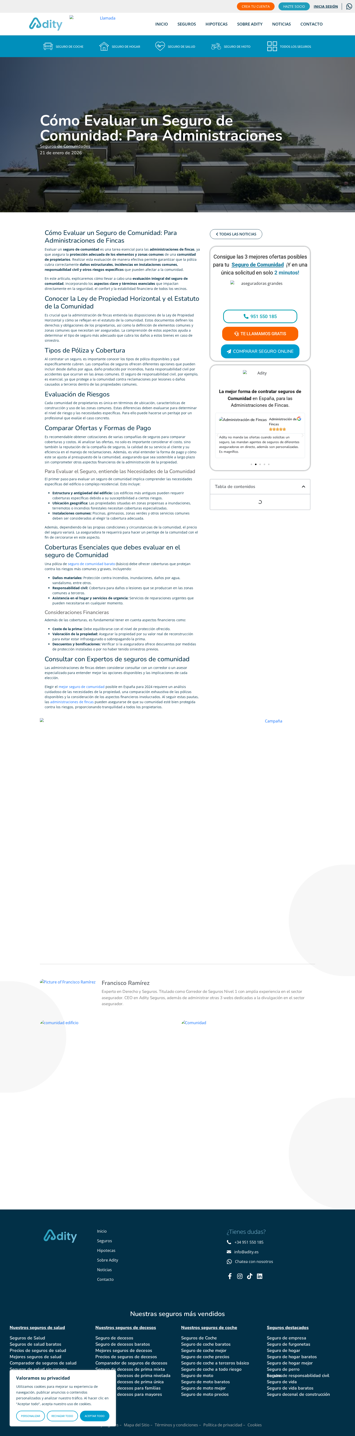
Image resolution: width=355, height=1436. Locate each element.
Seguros (187, 24)
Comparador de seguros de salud (43, 1363)
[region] (63, 1398)
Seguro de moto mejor (203, 1388)
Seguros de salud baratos (35, 1344)
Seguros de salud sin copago (38, 1369)
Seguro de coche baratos (206, 1344)
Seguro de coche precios (205, 1357)
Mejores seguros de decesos (123, 1350)
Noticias (281, 24)
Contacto (311, 24)
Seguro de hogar (283, 1350)
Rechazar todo (62, 1416)
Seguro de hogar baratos (292, 1357)
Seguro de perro (283, 1369)
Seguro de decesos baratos (122, 1344)
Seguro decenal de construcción (298, 1394)
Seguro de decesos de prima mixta (130, 1369)
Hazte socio (294, 6)
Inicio (161, 24)
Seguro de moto (197, 1375)
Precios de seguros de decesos (126, 1357)
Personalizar (30, 1416)
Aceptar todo (95, 1416)
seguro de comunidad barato (91, 563)
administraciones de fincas (72, 702)
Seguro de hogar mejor (290, 1363)
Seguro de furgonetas (288, 1344)
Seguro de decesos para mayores (128, 1394)
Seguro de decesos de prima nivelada (132, 1375)
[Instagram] (240, 1276)
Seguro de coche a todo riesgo (211, 1369)
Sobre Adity (250, 24)
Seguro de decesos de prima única (129, 1382)
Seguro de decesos (114, 1338)
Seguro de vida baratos (290, 1388)
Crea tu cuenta (256, 6)
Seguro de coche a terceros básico (215, 1363)
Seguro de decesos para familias (128, 1388)
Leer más (68, 1072)
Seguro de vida (282, 1382)
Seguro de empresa (286, 1338)
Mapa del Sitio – (138, 1425)
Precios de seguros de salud (38, 1350)
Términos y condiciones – (178, 1425)
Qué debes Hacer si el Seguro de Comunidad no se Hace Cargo (247, 1048)
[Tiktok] (250, 1276)
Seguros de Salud (27, 1338)
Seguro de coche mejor (204, 1350)
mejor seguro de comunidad (82, 686)
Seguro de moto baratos (205, 1382)
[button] (217, 435)
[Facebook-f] (230, 1276)
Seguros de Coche (199, 1338)
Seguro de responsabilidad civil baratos (298, 1375)
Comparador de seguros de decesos (131, 1363)
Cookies (255, 1425)
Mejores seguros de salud (35, 1357)
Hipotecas (216, 24)
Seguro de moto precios (205, 1394)
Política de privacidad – (224, 1425)
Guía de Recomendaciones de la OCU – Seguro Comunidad (105, 1044)
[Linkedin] (259, 1276)
